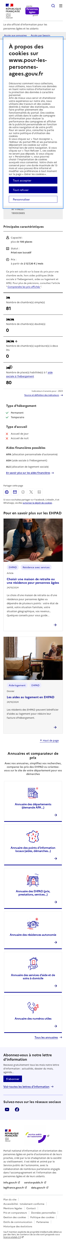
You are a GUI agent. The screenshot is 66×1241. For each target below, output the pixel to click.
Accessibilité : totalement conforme (23, 1203)
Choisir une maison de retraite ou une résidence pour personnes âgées (33, 580)
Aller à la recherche (53, 6)
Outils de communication (17, 1221)
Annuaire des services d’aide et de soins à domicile (33, 976)
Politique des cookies (42, 1217)
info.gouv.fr (10, 1182)
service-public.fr (33, 1182)
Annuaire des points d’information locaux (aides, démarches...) (33, 849)
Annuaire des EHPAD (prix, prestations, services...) (33, 892)
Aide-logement (17, 685)
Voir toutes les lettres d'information (26, 1086)
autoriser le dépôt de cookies (37, 502)
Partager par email (15, 492)
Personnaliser (21, 199)
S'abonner (12, 1079)
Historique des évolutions (17, 1226)
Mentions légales (12, 1208)
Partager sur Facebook (23, 492)
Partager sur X (31, 492)
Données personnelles (43, 1212)
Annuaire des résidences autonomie (33, 934)
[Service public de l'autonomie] (35, 1135)
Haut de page (51, 740)
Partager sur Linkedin (39, 492)
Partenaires (42, 1221)
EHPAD (13, 567)
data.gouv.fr (38, 1187)
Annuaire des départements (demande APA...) (33, 805)
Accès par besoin (40, 35)
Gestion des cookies (14, 1217)
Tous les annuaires (46, 1037)
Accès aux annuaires (15, 35)
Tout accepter (22, 180)
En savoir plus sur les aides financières (28, 472)
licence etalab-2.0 (12, 1237)
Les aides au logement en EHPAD (30, 697)
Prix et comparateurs (15, 1212)
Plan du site (9, 1199)
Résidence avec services (36, 567)
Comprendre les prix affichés (24, 286)
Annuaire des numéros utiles (33, 1018)
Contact (31, 1208)
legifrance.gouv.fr (13, 1187)
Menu (61, 6)
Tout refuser (21, 190)
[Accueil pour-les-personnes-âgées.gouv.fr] (32, 11)
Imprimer (6, 492)
